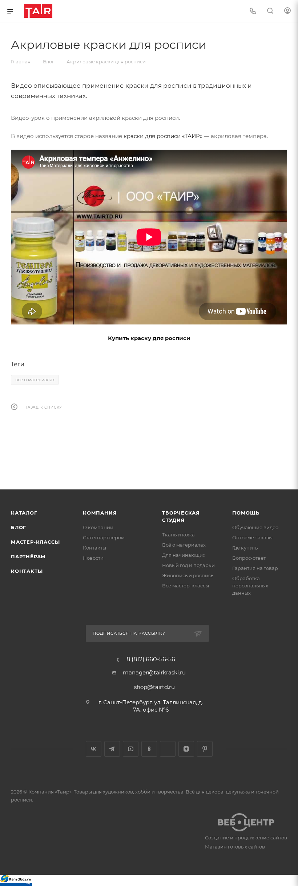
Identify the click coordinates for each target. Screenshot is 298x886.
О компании (98, 527)
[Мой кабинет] (287, 11)
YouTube (130, 749)
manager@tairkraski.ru (154, 672)
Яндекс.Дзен (186, 749)
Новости (93, 558)
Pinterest (205, 749)
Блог (18, 527)
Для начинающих (183, 555)
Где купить (245, 548)
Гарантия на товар (255, 568)
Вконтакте (93, 749)
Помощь (245, 513)
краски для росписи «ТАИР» (163, 136)
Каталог (24, 513)
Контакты (27, 571)
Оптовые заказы (252, 537)
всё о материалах (35, 379)
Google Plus (168, 749)
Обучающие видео (255, 527)
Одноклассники (149, 749)
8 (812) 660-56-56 (150, 659)
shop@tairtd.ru (154, 687)
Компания (100, 513)
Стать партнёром (104, 537)
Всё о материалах (184, 545)
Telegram (112, 749)
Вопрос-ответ (249, 558)
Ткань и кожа (178, 534)
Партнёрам (28, 556)
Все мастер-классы (185, 585)
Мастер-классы (35, 542)
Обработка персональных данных (250, 585)
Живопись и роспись (187, 575)
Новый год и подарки (188, 565)
